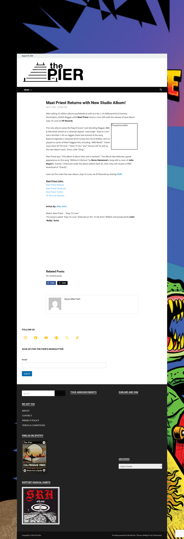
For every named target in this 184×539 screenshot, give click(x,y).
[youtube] (46, 337)
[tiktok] (77, 337)
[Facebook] (35, 337)
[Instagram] (25, 337)
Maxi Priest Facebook (56, 188)
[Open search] (161, 90)
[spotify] (56, 337)
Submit (27, 373)
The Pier (38, 535)
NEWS (26, 89)
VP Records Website (55, 195)
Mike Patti (63, 107)
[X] (66, 337)
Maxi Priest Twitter (54, 191)
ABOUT (26, 410)
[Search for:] (43, 393)
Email (25, 359)
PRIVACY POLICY (30, 420)
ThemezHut (157, 535)
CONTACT (27, 415)
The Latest (50, 98)
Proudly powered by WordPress (123, 535)
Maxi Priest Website (55, 184)
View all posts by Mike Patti (78, 304)
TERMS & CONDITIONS (33, 425)
